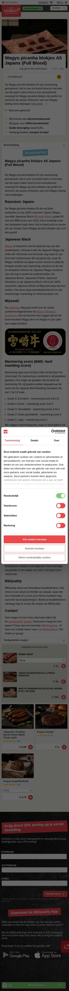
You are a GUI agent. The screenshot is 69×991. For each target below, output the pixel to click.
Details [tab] (35, 440)
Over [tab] (56, 440)
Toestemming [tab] (12, 440)
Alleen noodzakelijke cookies (34, 557)
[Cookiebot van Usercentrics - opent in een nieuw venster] (51, 431)
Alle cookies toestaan (35, 539)
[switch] (60, 505)
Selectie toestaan (34, 548)
